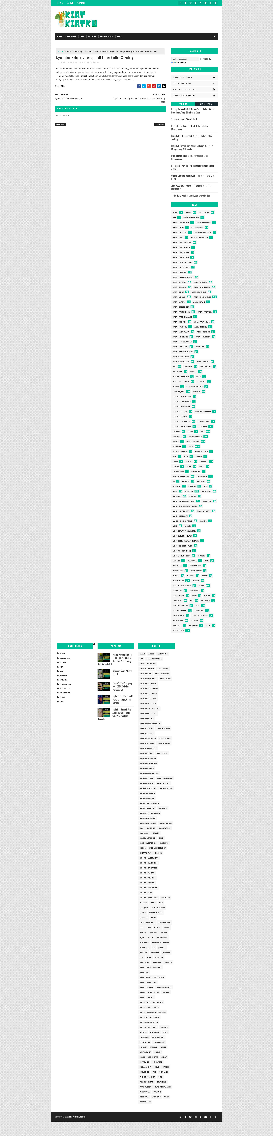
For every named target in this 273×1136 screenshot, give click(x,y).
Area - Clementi (180, 272)
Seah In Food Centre (182, 586)
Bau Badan (177, 372)
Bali (174, 367)
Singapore (194, 591)
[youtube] (210, 3)
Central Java (178, 392)
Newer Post (60, 124)
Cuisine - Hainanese (181, 406)
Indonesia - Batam (181, 476)
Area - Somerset (203, 337)
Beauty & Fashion (181, 377)
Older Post (160, 124)
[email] (205, 3)
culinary (88, 51)
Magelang (206, 491)
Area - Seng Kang (180, 337)
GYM (186, 456)
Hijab (189, 466)
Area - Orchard (180, 322)
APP (174, 217)
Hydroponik (178, 471)
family (176, 441)
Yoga (208, 625)
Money (188, 526)
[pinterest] (215, 3)
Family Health (192, 441)
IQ (174, 481)
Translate (181, 62)
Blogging (201, 382)
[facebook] (185, 3)
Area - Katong (179, 302)
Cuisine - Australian (182, 396)
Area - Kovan (199, 302)
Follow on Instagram (184, 95)
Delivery (176, 431)
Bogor (176, 387)
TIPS (119, 36)
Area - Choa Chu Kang (182, 262)
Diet (202, 431)
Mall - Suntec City (181, 511)
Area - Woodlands (181, 362)
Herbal (176, 466)
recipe (205, 576)
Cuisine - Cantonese (182, 401)
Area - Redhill (201, 327)
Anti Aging (204, 212)
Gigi (174, 456)
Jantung (201, 481)
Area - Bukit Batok (199, 237)
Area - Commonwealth (183, 277)
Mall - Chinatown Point (184, 501)
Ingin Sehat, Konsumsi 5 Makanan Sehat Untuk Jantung (191, 137)
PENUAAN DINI (106, 36)
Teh (191, 601)
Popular (183, 104)
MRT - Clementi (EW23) (182, 536)
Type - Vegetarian (200, 616)
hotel (201, 466)
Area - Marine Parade (182, 317)
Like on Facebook (182, 83)
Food (191, 446)
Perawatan (178, 571)
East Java (177, 436)
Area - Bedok (178, 227)
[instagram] (195, 3)
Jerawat (192, 486)
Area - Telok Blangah (182, 342)
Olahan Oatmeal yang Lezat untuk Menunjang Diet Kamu (192, 177)
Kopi (206, 486)
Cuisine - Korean (180, 416)
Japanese (177, 486)
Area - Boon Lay (180, 232)
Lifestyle (189, 491)
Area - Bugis (178, 237)
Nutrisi (176, 561)
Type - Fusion (178, 616)
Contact (81, 2)
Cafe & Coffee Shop (73, 51)
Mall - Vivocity (203, 511)
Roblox (196, 581)
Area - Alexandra (191, 217)
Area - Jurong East (202, 297)
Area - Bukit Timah (181, 252)
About (70, 2)
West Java (177, 625)
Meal (175, 526)
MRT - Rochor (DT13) (182, 551)
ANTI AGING (70, 36)
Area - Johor (178, 292)
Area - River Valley (181, 332)
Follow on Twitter (183, 77)
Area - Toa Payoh (180, 347)
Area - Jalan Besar (202, 287)
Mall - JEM (207, 501)
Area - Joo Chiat (199, 292)
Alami (175, 212)
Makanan (177, 496)
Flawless (177, 446)
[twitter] (180, 3)
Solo (194, 596)
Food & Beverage (180, 451)
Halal (175, 461)
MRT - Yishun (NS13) (181, 556)
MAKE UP (92, 36)
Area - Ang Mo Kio (181, 222)
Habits (199, 456)
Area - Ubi (200, 347)
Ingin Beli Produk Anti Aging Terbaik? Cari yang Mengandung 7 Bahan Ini (192, 147)
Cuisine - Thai (204, 421)
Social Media (178, 596)
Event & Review (101, 51)
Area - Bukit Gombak (182, 242)
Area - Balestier (204, 222)
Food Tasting (201, 451)
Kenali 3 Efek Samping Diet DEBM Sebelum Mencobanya (189, 127)
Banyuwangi (206, 367)
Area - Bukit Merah (181, 247)
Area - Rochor (203, 332)
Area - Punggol (180, 327)
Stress (207, 596)
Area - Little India (181, 307)
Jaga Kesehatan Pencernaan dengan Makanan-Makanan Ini (191, 187)
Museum (201, 556)
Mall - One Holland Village (185, 506)
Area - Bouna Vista (203, 232)
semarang (177, 591)
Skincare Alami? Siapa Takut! (184, 119)
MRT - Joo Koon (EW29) (182, 546)
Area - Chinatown (181, 257)
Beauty (193, 372)
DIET (82, 36)
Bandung (188, 367)
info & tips (202, 476)
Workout (193, 625)
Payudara (177, 566)
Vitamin (194, 620)
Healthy (203, 461)
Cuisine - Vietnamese (182, 426)
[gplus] (190, 3)
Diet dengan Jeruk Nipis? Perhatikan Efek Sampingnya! (189, 157)
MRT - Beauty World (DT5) (184, 531)
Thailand (205, 601)
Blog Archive (206, 104)
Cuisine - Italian (180, 411)
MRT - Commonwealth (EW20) (186, 541)
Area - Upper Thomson (183, 352)
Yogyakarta (178, 630)
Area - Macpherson (181, 312)
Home (60, 2)
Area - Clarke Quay (181, 267)
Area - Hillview (200, 282)
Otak (206, 561)
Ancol (188, 212)
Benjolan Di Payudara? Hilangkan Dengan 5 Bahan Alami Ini (192, 167)
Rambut (191, 576)
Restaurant (178, 581)
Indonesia (195, 471)
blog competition (181, 382)
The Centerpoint (180, 606)
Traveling (199, 611)
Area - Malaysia (205, 312)
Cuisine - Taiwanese (181, 421)
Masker (203, 521)
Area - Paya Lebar (202, 322)
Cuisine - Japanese (203, 411)
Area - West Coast (181, 357)
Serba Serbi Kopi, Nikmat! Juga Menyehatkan (190, 195)
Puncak (176, 576)
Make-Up (192, 496)
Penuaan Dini (195, 566)
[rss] (200, 3)
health (189, 461)
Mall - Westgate (180, 516)
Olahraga (192, 561)
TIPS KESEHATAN (180, 611)
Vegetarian (178, 620)
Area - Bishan (197, 227)
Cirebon (196, 392)
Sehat (201, 586)
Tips (197, 606)
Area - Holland (179, 287)
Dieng (190, 431)
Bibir (198, 377)
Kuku (175, 491)
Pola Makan (196, 571)
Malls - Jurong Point (182, 521)
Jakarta (186, 481)
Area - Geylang (179, 282)
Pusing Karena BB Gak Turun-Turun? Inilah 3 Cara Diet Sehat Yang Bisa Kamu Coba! (192, 111)
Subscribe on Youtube (184, 89)
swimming (177, 601)
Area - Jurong (179, 297)
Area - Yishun (203, 362)
